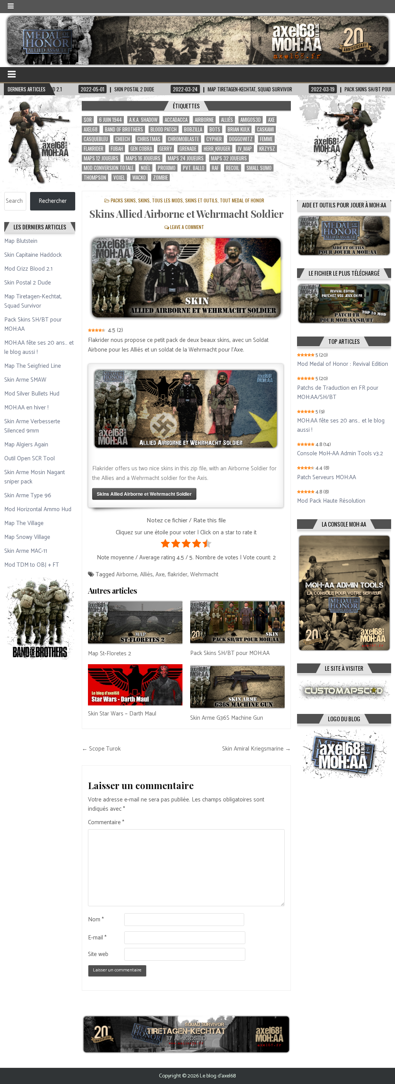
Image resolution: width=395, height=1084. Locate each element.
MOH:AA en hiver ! (26, 407)
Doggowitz (241, 139)
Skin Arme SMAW (25, 380)
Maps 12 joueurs (101, 158)
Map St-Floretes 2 (109, 653)
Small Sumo (259, 168)
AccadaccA (176, 119)
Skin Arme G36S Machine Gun (226, 718)
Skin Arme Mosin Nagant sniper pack (34, 477)
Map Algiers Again (26, 444)
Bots (214, 129)
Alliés (227, 119)
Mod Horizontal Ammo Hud (37, 509)
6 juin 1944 (110, 119)
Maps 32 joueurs (229, 158)
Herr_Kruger (217, 148)
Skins (144, 200)
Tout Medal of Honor (242, 200)
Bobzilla (193, 129)
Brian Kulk (239, 129)
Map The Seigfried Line (32, 366)
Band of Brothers (124, 129)
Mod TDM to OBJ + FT (31, 565)
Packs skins (123, 200)
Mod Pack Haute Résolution (331, 501)
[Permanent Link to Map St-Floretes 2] (135, 622)
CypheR (214, 139)
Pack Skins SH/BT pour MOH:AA (230, 653)
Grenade (187, 148)
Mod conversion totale (108, 168)
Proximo (167, 168)
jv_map (245, 148)
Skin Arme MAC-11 (25, 551)
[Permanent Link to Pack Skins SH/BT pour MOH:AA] (237, 622)
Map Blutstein (20, 241)
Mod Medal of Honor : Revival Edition (342, 364)
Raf (215, 168)
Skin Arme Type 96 (27, 495)
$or (88, 119)
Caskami (265, 129)
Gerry (165, 148)
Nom (96, 919)
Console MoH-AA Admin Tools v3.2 (340, 453)
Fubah (117, 148)
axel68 (91, 129)
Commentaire (106, 822)
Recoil (232, 168)
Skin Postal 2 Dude (27, 283)
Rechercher (53, 201)
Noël (145, 168)
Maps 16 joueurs (143, 158)
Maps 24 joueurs (186, 158)
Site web (98, 954)
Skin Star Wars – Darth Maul (122, 714)
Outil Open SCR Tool (29, 458)
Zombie (160, 177)
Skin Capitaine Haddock (33, 255)
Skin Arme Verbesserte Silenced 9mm (32, 426)
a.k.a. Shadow (143, 119)
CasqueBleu (96, 139)
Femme (266, 139)
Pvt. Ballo (193, 168)
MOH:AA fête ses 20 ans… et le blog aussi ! (39, 347)
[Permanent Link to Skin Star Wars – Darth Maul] (135, 685)
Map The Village (24, 523)
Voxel (119, 177)
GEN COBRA (141, 148)
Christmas (148, 139)
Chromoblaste (183, 139)
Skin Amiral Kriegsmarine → (256, 749)
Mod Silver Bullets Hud (31, 394)
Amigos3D (250, 119)
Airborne (204, 119)
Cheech (122, 139)
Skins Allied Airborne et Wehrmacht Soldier (186, 214)
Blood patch (163, 129)
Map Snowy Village (27, 537)
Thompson (95, 177)
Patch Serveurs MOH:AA (326, 477)
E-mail (97, 938)
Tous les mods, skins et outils (185, 200)
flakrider (93, 148)
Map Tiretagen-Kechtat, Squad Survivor (33, 301)
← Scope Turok (101, 749)
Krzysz (267, 148)
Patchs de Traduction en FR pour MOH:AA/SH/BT (337, 393)
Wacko (139, 177)
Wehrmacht (204, 574)
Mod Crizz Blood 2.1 (28, 269)
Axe (271, 119)
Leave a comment (187, 227)
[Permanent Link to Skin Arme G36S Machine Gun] (237, 687)
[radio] (165, 545)
